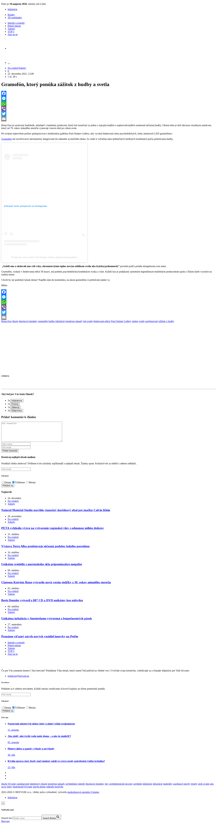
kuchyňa (59, 786)
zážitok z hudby (166, 321)
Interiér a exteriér (16, 23)
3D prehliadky (15, 17)
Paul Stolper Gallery (121, 321)
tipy (107, 783)
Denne (7, 482)
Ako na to (13, 34)
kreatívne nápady (74, 321)
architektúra (71, 783)
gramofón (43, 321)
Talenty (11, 28)
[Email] (108, 118)
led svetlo (88, 321)
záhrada (50, 786)
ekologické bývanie (22, 786)
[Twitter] (108, 113)
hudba (51, 321)
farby (9, 786)
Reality (11, 14)
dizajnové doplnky (28, 321)
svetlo (142, 321)
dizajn (15, 321)
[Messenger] (108, 98)
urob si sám (203, 783)
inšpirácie (60, 321)
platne (135, 321)
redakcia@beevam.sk (18, 676)
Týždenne (20, 482)
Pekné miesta (14, 25)
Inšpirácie (12, 9)
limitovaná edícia (101, 321)
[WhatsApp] (108, 103)
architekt (137, 783)
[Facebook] (108, 93)
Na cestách (13, 68)
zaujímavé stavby (181, 783)
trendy (194, 783)
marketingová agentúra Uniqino (83, 792)
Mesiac (32, 482)
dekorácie (158, 783)
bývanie (12, 783)
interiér (81, 783)
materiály (167, 783)
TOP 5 (11, 31)
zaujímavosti (151, 321)
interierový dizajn (38, 783)
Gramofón (6, 139)
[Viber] (108, 108)
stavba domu (39, 786)
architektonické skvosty (121, 783)
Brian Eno (6, 321)
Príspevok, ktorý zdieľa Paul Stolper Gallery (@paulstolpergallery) (44, 257)
